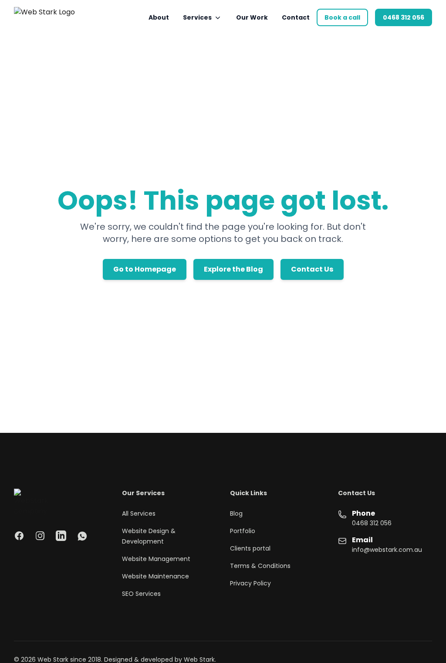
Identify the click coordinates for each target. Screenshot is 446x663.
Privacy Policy (250, 583)
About (159, 17)
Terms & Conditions (260, 565)
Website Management (156, 558)
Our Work (252, 17)
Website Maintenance (155, 576)
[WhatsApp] (82, 535)
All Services (138, 513)
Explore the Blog (233, 269)
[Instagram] (40, 535)
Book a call (342, 17)
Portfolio (242, 531)
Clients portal (250, 548)
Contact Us (312, 269)
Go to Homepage (144, 269)
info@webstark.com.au (387, 549)
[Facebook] (19, 535)
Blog (236, 513)
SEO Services (141, 593)
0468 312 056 (403, 17)
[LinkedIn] (61, 535)
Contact (296, 17)
